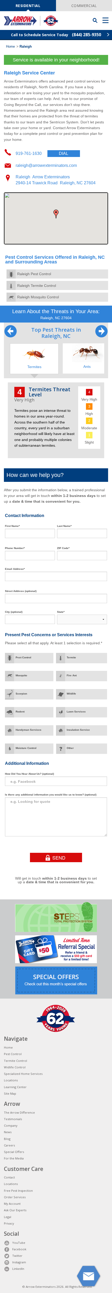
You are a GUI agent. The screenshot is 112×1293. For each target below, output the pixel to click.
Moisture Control (26, 748)
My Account (12, 1204)
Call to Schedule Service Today (56, 34)
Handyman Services (28, 729)
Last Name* (64, 526)
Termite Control (15, 1061)
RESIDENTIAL (28, 5)
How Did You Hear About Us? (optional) (29, 773)
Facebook (19, 1249)
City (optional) (13, 611)
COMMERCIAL (84, 5)
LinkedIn (18, 1269)
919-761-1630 (42, 153)
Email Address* (15, 568)
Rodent (20, 711)
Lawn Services (76, 711)
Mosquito (21, 675)
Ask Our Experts (15, 1210)
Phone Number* (15, 548)
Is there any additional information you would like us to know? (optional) (50, 794)
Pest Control (23, 657)
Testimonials (13, 1119)
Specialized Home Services (23, 1074)
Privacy (9, 1223)
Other (70, 748)
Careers (9, 1145)
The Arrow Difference (19, 1112)
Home (10, 46)
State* (61, 611)
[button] (56, 213)
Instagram (19, 1262)
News (7, 1132)
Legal (7, 1217)
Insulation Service (78, 729)
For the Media (14, 1158)
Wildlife (71, 693)
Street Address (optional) (20, 591)
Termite (71, 657)
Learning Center (15, 1087)
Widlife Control (15, 1067)
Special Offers (14, 1152)
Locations (11, 1080)
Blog (7, 1139)
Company (10, 1125)
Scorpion (21, 693)
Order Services (15, 1197)
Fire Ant (72, 675)
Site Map (10, 1093)
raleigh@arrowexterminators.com (46, 165)
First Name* (12, 526)
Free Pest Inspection (18, 1191)
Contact (9, 1177)
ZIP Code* (63, 548)
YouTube (18, 1243)
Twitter (17, 1256)
